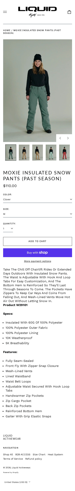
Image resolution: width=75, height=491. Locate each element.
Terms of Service (13, 458)
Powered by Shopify (10, 472)
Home (6, 30)
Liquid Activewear (12, 437)
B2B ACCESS (22, 454)
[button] (69, 12)
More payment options (37, 261)
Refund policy (33, 458)
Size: (6, 209)
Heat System (55, 454)
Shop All (8, 454)
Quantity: (9, 223)
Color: (7, 194)
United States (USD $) (16, 482)
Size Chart (39, 454)
